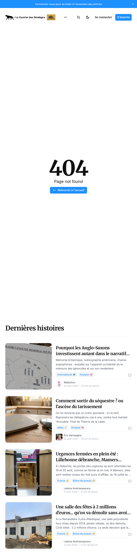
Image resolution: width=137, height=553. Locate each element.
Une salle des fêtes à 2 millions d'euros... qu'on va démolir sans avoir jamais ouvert (92, 512)
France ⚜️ (63, 480)
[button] (78, 17)
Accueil (61, 24)
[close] (133, 4)
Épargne (62, 50)
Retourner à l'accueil (71, 190)
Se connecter (103, 17)
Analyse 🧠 (86, 374)
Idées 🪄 (62, 427)
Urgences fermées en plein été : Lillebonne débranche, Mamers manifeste (87, 459)
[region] (65, 17)
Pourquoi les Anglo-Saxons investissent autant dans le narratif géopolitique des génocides (91, 353)
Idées (60, 44)
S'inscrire (123, 17)
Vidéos (61, 57)
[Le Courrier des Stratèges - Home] (30, 17)
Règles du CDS (65, 63)
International (65, 31)
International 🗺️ (66, 374)
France (61, 37)
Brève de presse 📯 (84, 480)
